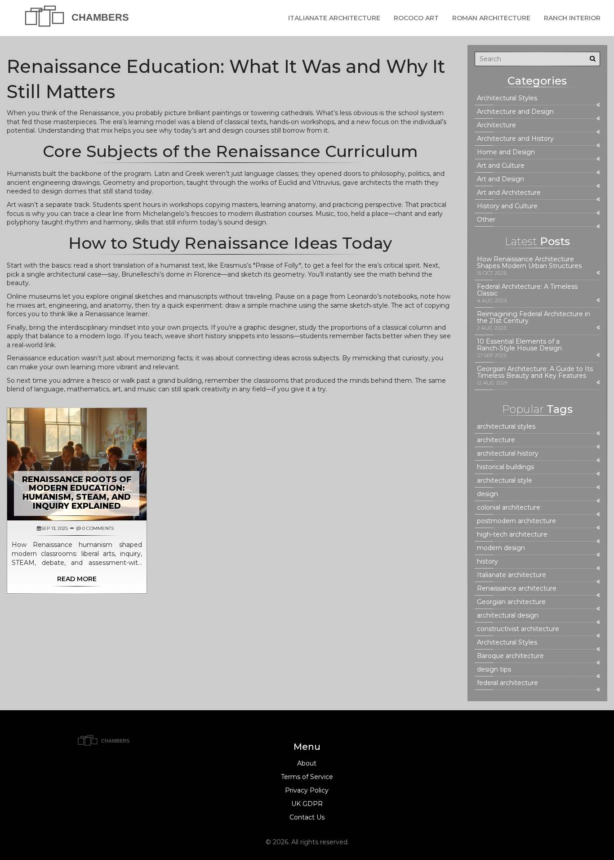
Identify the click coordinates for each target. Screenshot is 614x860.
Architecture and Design (515, 111)
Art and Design (500, 179)
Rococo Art (416, 18)
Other (486, 219)
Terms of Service (307, 777)
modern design (501, 548)
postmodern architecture (516, 521)
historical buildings (505, 467)
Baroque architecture (510, 656)
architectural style (504, 480)
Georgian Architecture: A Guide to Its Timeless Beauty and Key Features (535, 372)
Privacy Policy (307, 790)
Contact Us (307, 817)
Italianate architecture (511, 575)
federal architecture (507, 683)
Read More (77, 579)
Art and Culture (501, 165)
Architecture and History (515, 138)
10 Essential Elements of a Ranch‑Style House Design (519, 345)
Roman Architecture (491, 18)
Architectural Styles (507, 98)
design (487, 494)
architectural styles (506, 426)
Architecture (496, 125)
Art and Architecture (509, 192)
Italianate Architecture (334, 18)
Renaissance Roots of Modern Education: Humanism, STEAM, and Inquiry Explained (77, 493)
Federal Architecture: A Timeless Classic (527, 290)
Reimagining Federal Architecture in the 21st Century (533, 317)
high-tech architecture (512, 534)
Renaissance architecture (516, 588)
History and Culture (507, 206)
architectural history (507, 453)
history (487, 561)
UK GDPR (307, 804)
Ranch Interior (572, 18)
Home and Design (506, 152)
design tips (494, 669)
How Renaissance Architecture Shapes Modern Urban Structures (529, 262)
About (306, 763)
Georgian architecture (511, 602)
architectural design (507, 615)
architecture (496, 440)
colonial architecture (508, 507)
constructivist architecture (518, 629)
